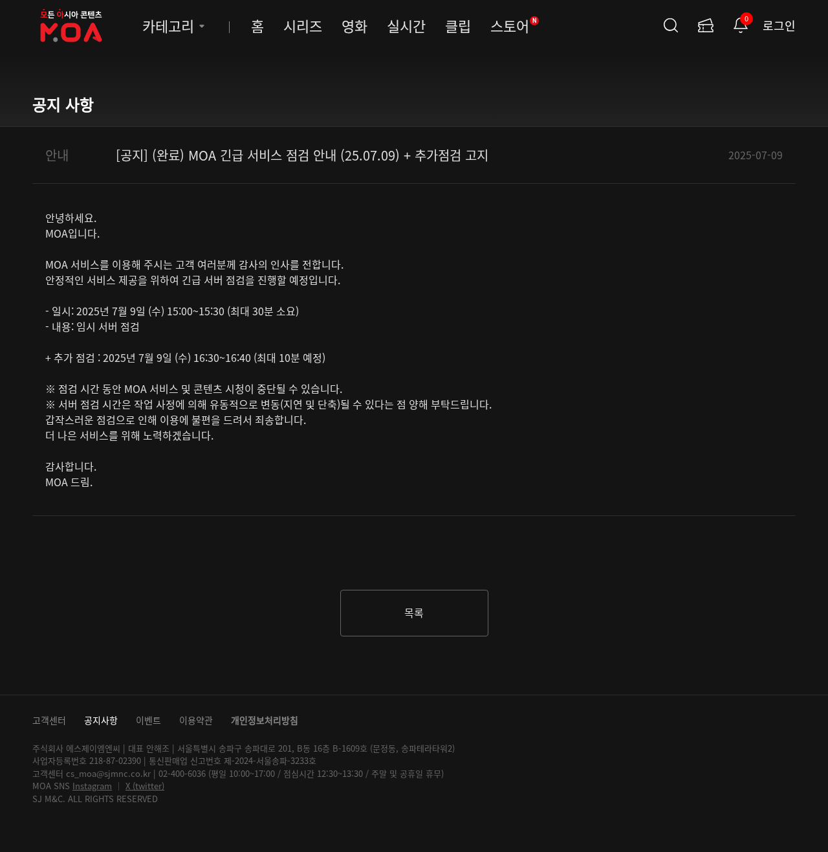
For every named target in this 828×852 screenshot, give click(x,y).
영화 (354, 25)
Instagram (92, 785)
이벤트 (148, 719)
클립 (458, 25)
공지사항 (101, 719)
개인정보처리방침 (264, 719)
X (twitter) (144, 785)
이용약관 (196, 719)
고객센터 (49, 719)
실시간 (406, 25)
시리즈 (302, 25)
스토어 (513, 25)
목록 (414, 612)
